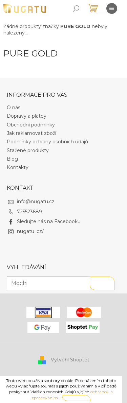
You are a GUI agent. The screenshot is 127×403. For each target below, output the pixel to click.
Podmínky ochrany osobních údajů (47, 142)
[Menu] (112, 8)
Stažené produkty (28, 150)
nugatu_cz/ (30, 231)
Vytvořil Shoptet (70, 360)
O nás (13, 107)
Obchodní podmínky (31, 125)
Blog (12, 159)
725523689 (29, 212)
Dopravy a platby (26, 116)
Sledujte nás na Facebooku (49, 221)
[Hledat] (76, 8)
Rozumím (76, 397)
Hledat (102, 283)
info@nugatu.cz (36, 201)
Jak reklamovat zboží (31, 133)
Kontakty (17, 167)
